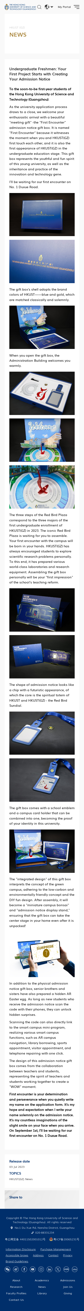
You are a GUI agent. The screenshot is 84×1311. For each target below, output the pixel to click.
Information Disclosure (21, 1249)
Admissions (67, 1280)
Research (16, 1287)
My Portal (64, 7)
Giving (68, 1293)
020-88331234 (44, 1232)
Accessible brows (17, 1255)
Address (38, 1255)
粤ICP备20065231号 (66, 1239)
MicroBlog (16, 1269)
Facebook (24, 1269)
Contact (53, 1255)
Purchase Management (55, 1249)
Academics (42, 1280)
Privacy (67, 1255)
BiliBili (74, 1269)
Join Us (68, 1287)
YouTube (32, 1269)
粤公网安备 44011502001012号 (25, 1239)
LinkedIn (49, 1269)
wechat (7, 1269)
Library (42, 1293)
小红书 (66, 1269)
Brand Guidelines (17, 1261)
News (42, 1287)
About (16, 1280)
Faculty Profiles (16, 1293)
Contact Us (16, 1300)
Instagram (41, 1269)
